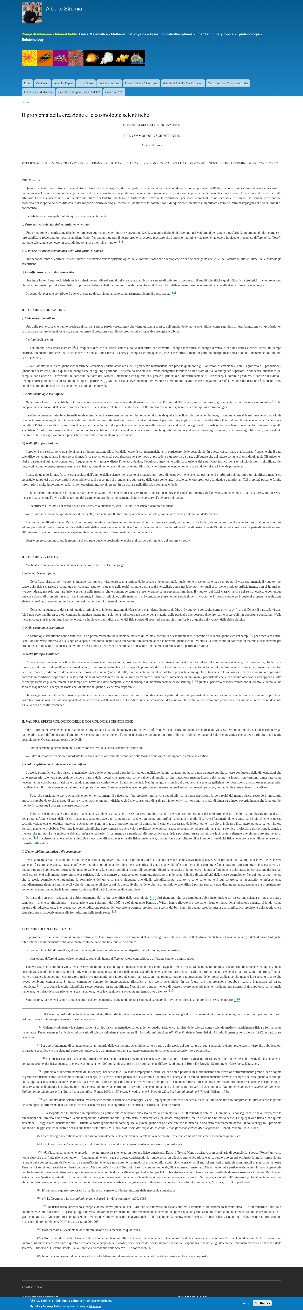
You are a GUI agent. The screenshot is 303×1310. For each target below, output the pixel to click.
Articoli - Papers (63, 83)
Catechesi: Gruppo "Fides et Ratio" (79, 92)
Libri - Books (86, 83)
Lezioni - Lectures (109, 83)
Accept (246, 1303)
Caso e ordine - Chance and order (228, 83)
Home (27, 83)
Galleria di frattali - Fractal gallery (183, 83)
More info (95, 1306)
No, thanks (262, 1303)
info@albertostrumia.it (40, 1297)
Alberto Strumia (64, 8)
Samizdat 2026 (114, 92)
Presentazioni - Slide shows (141, 83)
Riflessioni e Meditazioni (38, 92)
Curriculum (42, 83)
